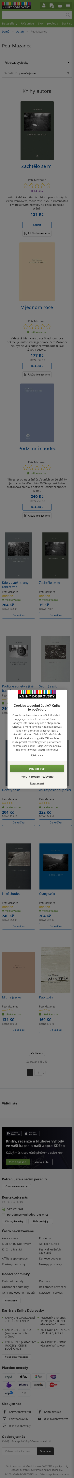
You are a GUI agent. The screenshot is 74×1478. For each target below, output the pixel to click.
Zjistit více (37, 755)
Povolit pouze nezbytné (37, 776)
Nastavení (37, 783)
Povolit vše (37, 769)
